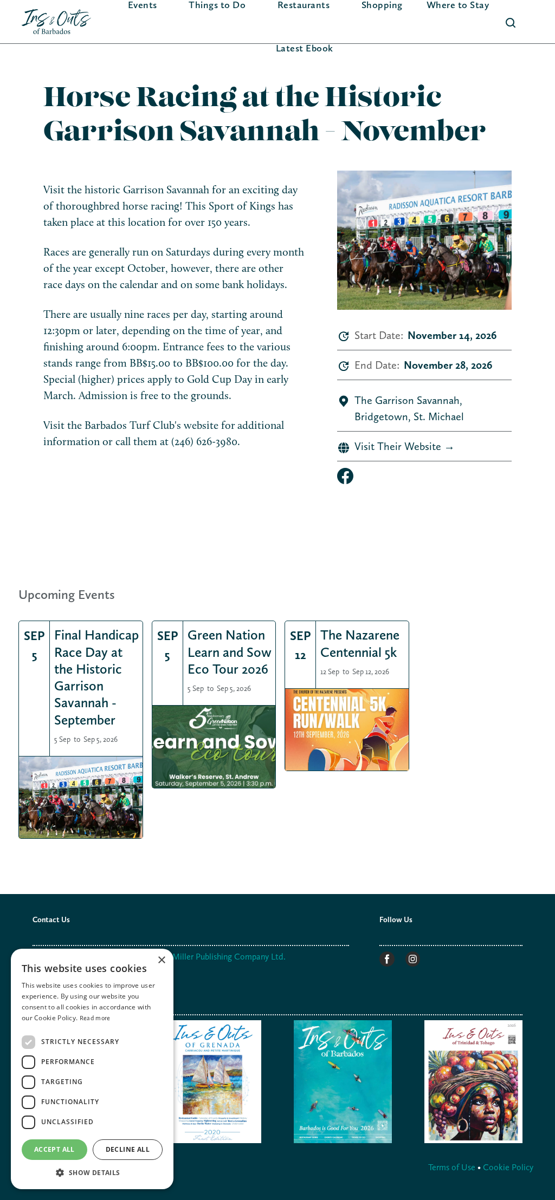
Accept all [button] (54, 1149)
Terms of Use (452, 1167)
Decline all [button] (128, 1149)
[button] (92, 1172)
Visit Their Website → (404, 446)
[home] (56, 22)
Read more (95, 1018)
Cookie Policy (508, 1167)
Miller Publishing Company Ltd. (229, 956)
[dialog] (92, 1069)
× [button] (161, 960)
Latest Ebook (304, 48)
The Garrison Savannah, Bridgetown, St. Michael (409, 408)
